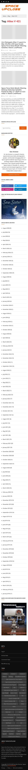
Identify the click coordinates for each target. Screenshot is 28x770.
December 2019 (7, 500)
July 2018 (5, 569)
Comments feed (5, 659)
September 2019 (7, 512)
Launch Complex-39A (14, 698)
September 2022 (7, 366)
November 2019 (7, 504)
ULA (24, 734)
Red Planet (8, 723)
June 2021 (5, 427)
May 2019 (5, 528)
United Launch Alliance (14, 736)
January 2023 (6, 350)
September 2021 (7, 415)
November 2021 (7, 407)
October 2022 (6, 362)
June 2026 (5, 236)
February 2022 (7, 394)
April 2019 (5, 533)
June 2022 (5, 378)
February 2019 (7, 541)
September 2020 (7, 463)
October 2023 (6, 329)
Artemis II (22, 674)
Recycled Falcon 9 (20, 720)
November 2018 (7, 553)
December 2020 (7, 451)
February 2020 (7, 492)
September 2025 (7, 273)
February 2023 (7, 346)
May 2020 (5, 480)
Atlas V (4, 676)
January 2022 (6, 398)
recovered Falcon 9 (8, 720)
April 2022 (5, 386)
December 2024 (7, 305)
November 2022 (7, 358)
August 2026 (6, 228)
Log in (3, 651)
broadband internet (20, 676)
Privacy (3, 767)
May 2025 (5, 289)
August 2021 (6, 419)
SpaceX (4, 734)
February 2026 (7, 252)
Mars (22, 701)
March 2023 (6, 342)
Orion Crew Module (8, 717)
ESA (14, 687)
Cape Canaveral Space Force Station (14, 682)
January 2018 (6, 593)
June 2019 (5, 524)
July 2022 (5, 374)
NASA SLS (8, 712)
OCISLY (20, 712)
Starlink (18, 734)
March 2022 (6, 390)
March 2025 (6, 297)
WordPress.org (5, 663)
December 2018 (7, 549)
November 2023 (7, 325)
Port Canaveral (21, 717)
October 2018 (6, 557)
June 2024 (5, 317)
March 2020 (6, 488)
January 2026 (6, 256)
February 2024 (7, 321)
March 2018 (6, 585)
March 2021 (6, 439)
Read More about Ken (14, 174)
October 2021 (6, 411)
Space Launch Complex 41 (14, 728)
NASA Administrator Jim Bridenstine (14, 709)
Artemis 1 (13, 674)
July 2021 (5, 423)
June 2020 (5, 476)
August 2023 (6, 334)
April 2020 (5, 484)
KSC (23, 695)
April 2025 (5, 293)
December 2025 (7, 260)
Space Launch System (8, 731)
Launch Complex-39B (9, 701)
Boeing (11, 676)
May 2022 (5, 382)
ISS (23, 690)
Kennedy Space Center (9, 695)
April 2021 (5, 435)
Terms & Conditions (17, 767)
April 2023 (5, 338)
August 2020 (6, 468)
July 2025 (5, 281)
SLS (21, 723)
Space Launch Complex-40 (14, 725)
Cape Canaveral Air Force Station (14, 679)
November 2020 (7, 455)
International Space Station (10, 690)
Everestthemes (12, 765)
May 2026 (5, 240)
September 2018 (7, 561)
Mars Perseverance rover (10, 704)
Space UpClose (21, 731)
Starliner (11, 734)
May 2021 (5, 431)
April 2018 (5, 581)
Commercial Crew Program (9, 684)
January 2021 (6, 447)
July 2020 (5, 472)
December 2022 (7, 354)
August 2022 (6, 370)
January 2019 (6, 545)
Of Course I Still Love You (14, 714)
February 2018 (7, 589)
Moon (22, 704)
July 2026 (5, 232)
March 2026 (6, 248)
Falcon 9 (22, 687)
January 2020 (6, 496)
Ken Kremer (13, 50)
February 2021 (7, 443)
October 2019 (6, 508)
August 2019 (6, 516)
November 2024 (7, 309)
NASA (14, 706)
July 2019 (5, 520)
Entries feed (4, 655)
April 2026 (5, 244)
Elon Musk (6, 687)
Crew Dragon (22, 684)
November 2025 (7, 265)
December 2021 (7, 403)
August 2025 (6, 277)
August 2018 (6, 565)
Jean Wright (5, 693)
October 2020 (6, 459)
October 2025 (6, 269)
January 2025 (6, 301)
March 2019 (6, 537)
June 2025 (5, 285)
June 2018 (5, 573)
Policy (8, 767)
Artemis (5, 674)
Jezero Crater (14, 693)
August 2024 (6, 313)
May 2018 (5, 577)
